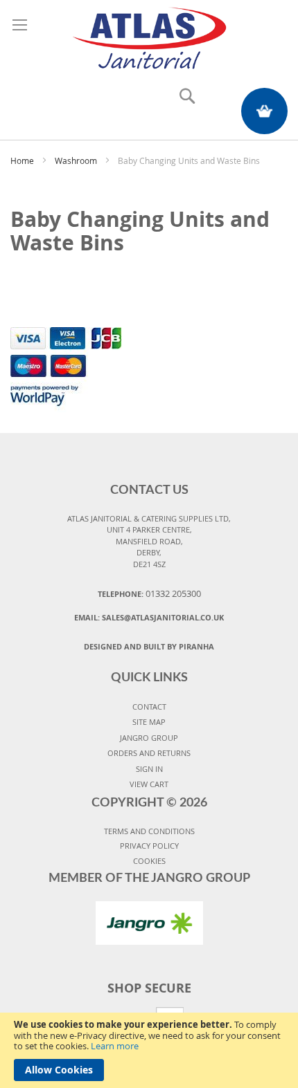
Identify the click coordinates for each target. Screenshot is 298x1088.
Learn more (115, 1046)
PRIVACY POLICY (149, 845)
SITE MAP (149, 722)
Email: (149, 617)
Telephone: (149, 593)
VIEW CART (149, 784)
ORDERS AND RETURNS (149, 753)
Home (23, 160)
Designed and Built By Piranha (149, 646)
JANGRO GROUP (149, 737)
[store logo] (149, 36)
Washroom (77, 160)
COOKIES (149, 861)
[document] (149, 1050)
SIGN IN (149, 769)
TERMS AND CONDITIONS (149, 831)
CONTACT (149, 706)
